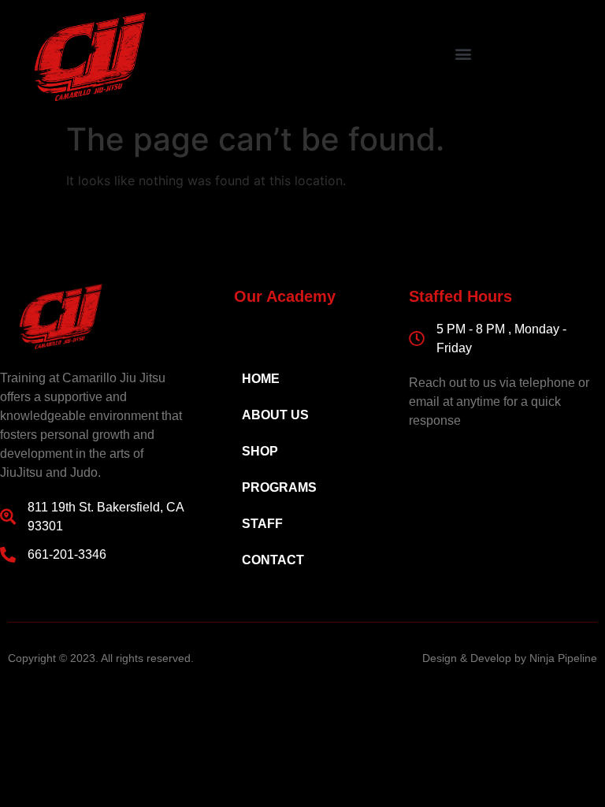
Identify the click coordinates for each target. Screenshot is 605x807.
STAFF (262, 523)
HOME (261, 378)
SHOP (260, 451)
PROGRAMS (279, 487)
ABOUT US (275, 415)
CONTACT (273, 560)
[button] (463, 53)
